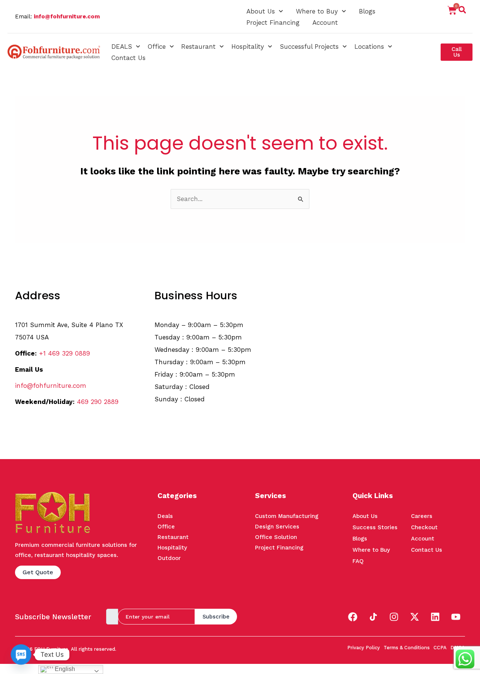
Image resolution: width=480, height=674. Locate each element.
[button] (462, 11)
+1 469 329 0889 (64, 353)
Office (157, 46)
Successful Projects (309, 46)
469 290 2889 (97, 401)
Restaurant (198, 46)
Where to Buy (317, 11)
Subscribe (216, 616)
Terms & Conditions (407, 647)
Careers (421, 516)
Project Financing (273, 22)
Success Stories (375, 527)
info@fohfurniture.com (67, 16)
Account (325, 22)
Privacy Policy (363, 647)
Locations (369, 46)
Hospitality (247, 46)
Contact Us (128, 58)
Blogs (367, 11)
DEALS (121, 46)
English (64, 669)
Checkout (424, 527)
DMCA (457, 647)
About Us (260, 11)
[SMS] (21, 654)
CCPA (440, 647)
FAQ (358, 561)
